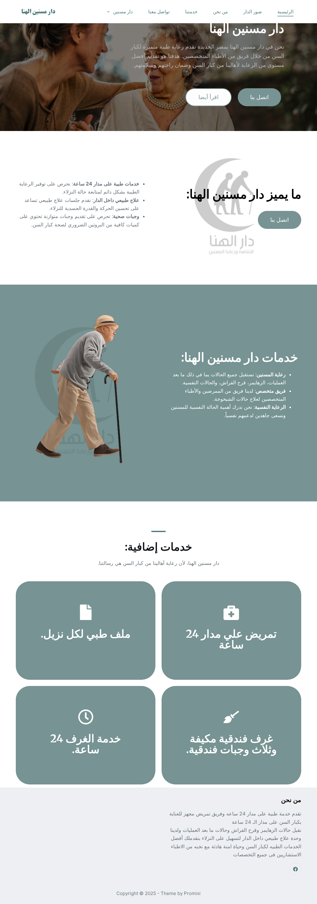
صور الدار (252, 12)
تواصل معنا (159, 12)
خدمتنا (191, 12)
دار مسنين (123, 12)
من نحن (220, 12)
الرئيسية (285, 12)
